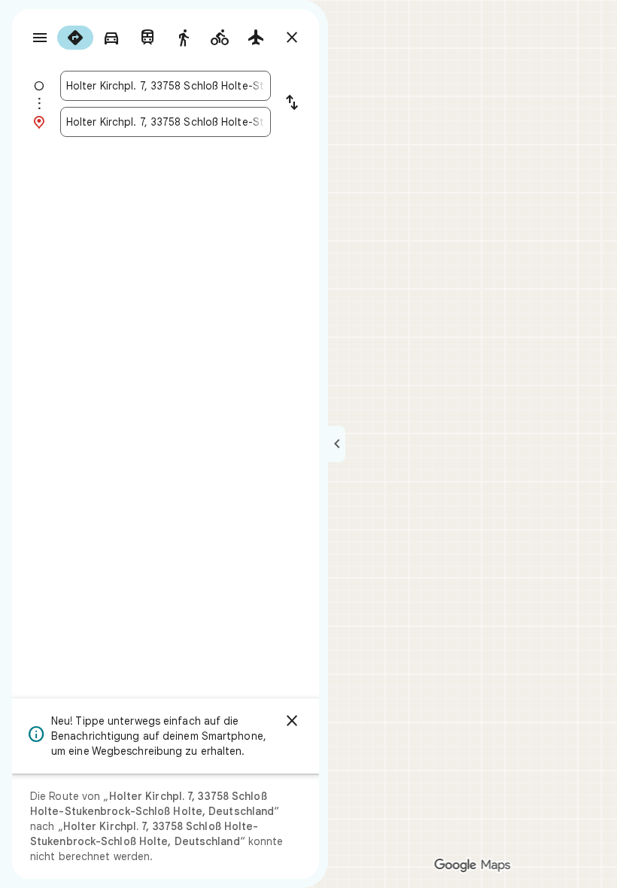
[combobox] (165, 86)
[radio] (75, 38)
